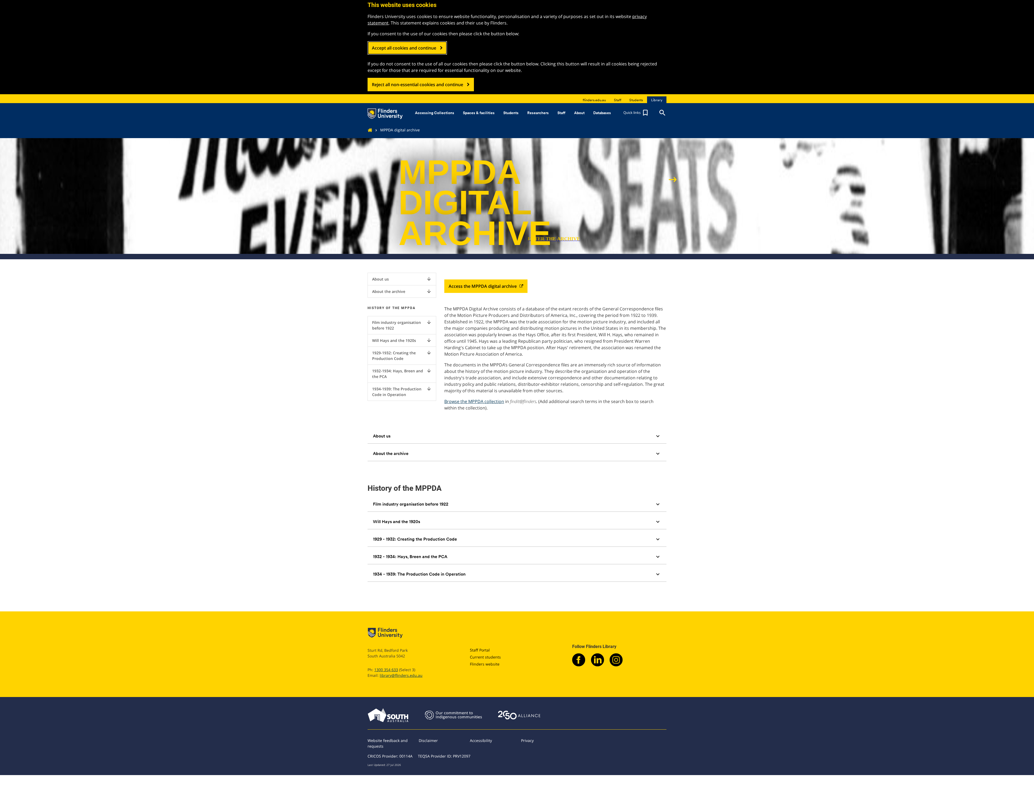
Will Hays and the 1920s (402, 340)
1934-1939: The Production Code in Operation (402, 391)
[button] (636, 112)
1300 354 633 (386, 669)
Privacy (527, 740)
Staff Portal (480, 650)
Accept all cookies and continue (404, 48)
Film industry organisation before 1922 (402, 325)
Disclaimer (428, 740)
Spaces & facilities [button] (479, 113)
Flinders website (484, 664)
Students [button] (511, 113)
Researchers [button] (538, 113)
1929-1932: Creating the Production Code (402, 355)
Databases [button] (602, 113)
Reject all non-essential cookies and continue (417, 84)
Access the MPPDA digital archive (483, 286)
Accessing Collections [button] (434, 113)
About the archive (402, 291)
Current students (485, 657)
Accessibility (481, 740)
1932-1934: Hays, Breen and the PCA (402, 373)
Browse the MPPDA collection (474, 401)
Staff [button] (561, 113)
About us (402, 279)
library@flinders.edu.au (401, 675)
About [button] (579, 113)
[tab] (517, 436)
